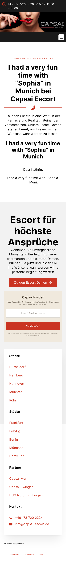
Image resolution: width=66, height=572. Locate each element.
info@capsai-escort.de (32, 524)
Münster (15, 392)
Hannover (16, 384)
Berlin (13, 439)
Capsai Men (18, 478)
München (16, 448)
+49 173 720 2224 (29, 518)
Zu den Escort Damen (30, 282)
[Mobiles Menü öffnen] (61, 37)
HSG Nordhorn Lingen (26, 495)
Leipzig (14, 431)
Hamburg (16, 375)
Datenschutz (29, 554)
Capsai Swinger (21, 487)
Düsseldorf (17, 367)
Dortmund (16, 456)
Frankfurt (16, 423)
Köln (12, 400)
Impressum (15, 554)
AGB (41, 554)
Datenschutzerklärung (42, 333)
